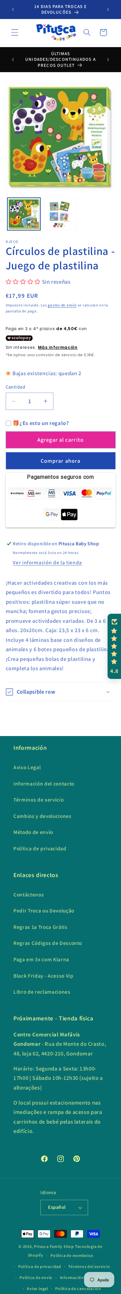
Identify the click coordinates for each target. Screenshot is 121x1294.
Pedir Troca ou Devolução (43, 910)
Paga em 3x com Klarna (41, 959)
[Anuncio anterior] (13, 9)
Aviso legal (37, 1288)
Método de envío (33, 832)
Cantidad (16, 387)
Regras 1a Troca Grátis (40, 926)
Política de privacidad (40, 848)
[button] (15, 32)
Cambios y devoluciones (42, 816)
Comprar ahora (60, 460)
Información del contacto (43, 783)
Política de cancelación (78, 1288)
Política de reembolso (71, 1255)
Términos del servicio (89, 1266)
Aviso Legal (27, 767)
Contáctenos (28, 894)
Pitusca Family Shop (54, 1246)
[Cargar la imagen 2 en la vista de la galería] (60, 214)
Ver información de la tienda (47, 562)
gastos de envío (62, 305)
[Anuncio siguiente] (108, 9)
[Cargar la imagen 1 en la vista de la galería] (23, 214)
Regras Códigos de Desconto (47, 943)
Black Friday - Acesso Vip (43, 975)
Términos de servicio (38, 799)
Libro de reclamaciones (42, 991)
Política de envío (35, 1277)
